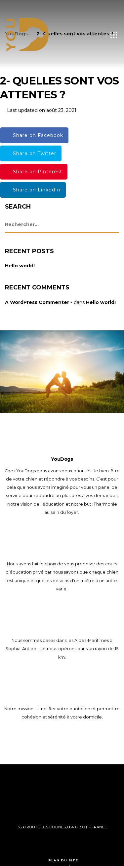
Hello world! (20, 266)
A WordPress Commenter (37, 302)
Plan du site (63, 860)
